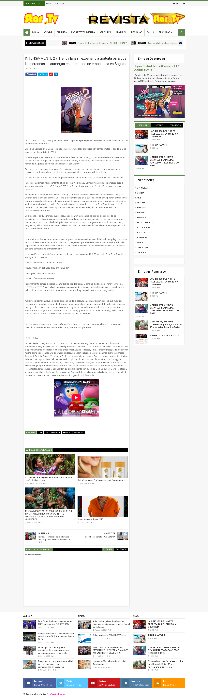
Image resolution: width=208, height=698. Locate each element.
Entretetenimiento (83, 32)
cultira (52, 43)
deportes (141, 208)
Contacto (60, 4)
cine (40, 433)
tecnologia (142, 247)
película (66, 433)
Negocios (136, 32)
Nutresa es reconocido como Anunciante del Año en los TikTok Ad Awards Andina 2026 (56, 636)
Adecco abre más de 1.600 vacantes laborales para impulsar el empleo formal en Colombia (111, 624)
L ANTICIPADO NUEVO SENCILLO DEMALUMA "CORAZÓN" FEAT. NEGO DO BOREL (165, 650)
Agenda (47, 32)
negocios (141, 232)
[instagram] (180, 3)
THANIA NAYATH (158, 145)
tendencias (78, 433)
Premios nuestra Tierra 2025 (90, 519)
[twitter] (177, 3)
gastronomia (143, 228)
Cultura (62, 32)
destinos (141, 213)
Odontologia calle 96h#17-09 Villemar (110, 635)
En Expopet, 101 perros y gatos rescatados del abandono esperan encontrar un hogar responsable (53, 650)
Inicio (49, 4)
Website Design (57, 694)
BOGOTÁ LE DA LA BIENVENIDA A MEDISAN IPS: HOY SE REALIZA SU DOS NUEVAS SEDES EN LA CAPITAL (110, 650)
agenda (140, 193)
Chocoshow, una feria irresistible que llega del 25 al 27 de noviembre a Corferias (166, 324)
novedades (142, 237)
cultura (141, 203)
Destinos (121, 32)
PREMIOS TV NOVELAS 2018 (165, 335)
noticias (121, 43)
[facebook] (173, 3)
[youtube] (183, 3)
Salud (150, 32)
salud (140, 242)
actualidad (142, 188)
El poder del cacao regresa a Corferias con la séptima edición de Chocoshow (48, 478)
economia (141, 218)
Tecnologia (166, 32)
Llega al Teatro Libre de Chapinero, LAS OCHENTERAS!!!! (82, 43)
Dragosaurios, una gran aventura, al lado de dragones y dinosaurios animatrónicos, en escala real (56, 664)
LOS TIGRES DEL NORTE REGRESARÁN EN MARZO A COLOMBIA (164, 134)
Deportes (105, 32)
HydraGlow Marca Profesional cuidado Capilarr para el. (102, 480)
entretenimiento (53, 433)
